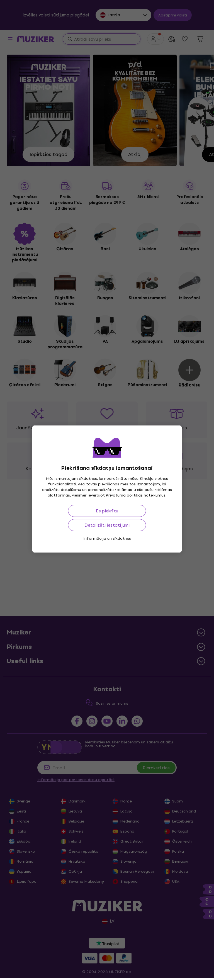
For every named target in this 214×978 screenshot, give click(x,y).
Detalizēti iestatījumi (107, 525)
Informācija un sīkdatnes (107, 538)
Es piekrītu (107, 510)
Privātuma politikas (124, 495)
